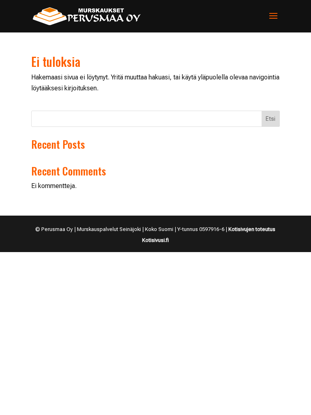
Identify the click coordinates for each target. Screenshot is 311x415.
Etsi (270, 119)
